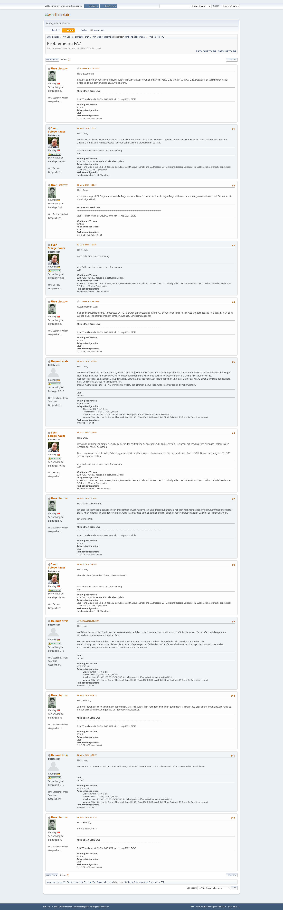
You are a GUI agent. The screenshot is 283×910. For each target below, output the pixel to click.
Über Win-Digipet (92, 907)
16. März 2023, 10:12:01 (89, 68)
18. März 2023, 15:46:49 (86, 564)
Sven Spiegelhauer (56, 129)
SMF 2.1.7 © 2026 (50, 907)
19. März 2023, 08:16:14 (89, 621)
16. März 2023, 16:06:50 (86, 185)
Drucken (232, 59)
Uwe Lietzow (59, 68)
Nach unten (52, 59)
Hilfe (192, 906)
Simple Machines (65, 907)
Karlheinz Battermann (135, 36)
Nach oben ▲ (234, 906)
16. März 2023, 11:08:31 (86, 128)
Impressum (104, 907)
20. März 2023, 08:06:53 (86, 817)
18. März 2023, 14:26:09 (86, 432)
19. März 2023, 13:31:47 (86, 755)
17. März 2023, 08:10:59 (89, 301)
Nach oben (51, 875)
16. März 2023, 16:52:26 (86, 244)
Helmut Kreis (59, 361)
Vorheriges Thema (206, 51)
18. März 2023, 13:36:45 (86, 361)
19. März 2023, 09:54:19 (86, 695)
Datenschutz (79, 907)
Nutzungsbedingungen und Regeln (211, 906)
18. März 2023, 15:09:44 (86, 498)
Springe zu (192, 887)
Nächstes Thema (227, 51)
